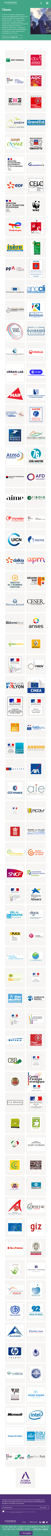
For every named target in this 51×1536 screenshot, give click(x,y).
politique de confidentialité (16, 1511)
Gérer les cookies (40, 1529)
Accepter (26, 1533)
